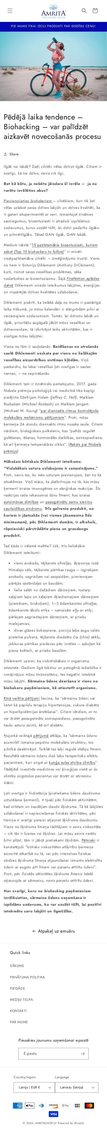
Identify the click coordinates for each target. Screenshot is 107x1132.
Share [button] (14, 154)
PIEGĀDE (17, 988)
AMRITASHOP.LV (46, 1123)
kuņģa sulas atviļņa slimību (72, 762)
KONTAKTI (18, 1010)
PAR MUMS (19, 1021)
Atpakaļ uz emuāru (56, 931)
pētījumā (41, 735)
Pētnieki (89, 840)
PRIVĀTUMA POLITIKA (27, 977)
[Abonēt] (82, 1054)
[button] (9, 10)
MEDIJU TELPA (21, 999)
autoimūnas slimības (21, 502)
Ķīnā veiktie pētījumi (22, 698)
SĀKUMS (17, 965)
